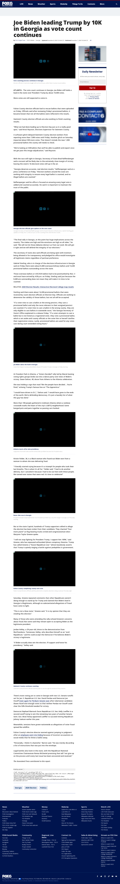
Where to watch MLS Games (107, 865)
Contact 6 (45, 809)
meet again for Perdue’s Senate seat (34, 701)
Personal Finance (47, 816)
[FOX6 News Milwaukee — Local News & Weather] (8, 4)
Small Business (46, 821)
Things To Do (26, 838)
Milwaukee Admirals (87, 816)
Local (4, 809)
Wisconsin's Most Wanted (10, 812)
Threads (4, 847)
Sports (84, 807)
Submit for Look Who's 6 (69, 809)
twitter (101, 876)
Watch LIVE (106, 807)
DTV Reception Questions (69, 858)
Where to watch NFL (107, 838)
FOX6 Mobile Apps (67, 842)
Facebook (5, 840)
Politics (43, 788)
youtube (112, 876)
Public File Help (66, 851)
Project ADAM (26, 847)
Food (63, 821)
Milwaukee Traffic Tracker (69, 825)
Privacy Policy (94, 97)
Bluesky (4, 849)
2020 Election (30, 788)
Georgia (38, 40)
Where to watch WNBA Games (108, 861)
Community (27, 835)
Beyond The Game (87, 814)
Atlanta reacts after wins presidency (26, 449)
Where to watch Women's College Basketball (109, 857)
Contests (64, 838)
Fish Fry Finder (26, 842)
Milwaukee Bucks (86, 821)
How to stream (105, 809)
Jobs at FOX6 (65, 847)
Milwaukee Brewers (87, 809)
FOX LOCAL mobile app (9, 825)
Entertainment (6, 816)
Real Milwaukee (66, 814)
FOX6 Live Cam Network (29, 814)
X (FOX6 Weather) (7, 856)
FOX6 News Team (67, 844)
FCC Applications (67, 853)
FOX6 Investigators (8, 814)
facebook (97, 876)
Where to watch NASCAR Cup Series (108, 847)
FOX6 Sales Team (86, 838)
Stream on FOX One (109, 835)
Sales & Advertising (89, 835)
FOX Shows (104, 830)
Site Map (5, 830)
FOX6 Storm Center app (29, 812)
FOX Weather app (27, 816)
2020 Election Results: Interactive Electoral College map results (48, 287)
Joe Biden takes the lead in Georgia (25, 364)
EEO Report (65, 849)
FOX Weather (26, 818)
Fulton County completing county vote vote (28, 588)
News (4, 807)
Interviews (65, 818)
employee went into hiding (31, 735)
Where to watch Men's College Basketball (108, 853)
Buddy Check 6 (26, 844)
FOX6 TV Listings (106, 816)
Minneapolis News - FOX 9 (50, 842)
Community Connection (29, 849)
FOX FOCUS (84, 842)
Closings (24, 821)
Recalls (44, 814)
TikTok (4, 844)
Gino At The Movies (68, 823)
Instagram (5, 842)
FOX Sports (104, 823)
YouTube (5, 838)
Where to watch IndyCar (108, 850)
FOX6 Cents (45, 812)
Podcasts (5, 818)
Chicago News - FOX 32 (49, 840)
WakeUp (65, 807)
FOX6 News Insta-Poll (8, 823)
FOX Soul (103, 825)
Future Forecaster (27, 823)
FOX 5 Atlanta (30, 40)
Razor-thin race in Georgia (22, 515)
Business (44, 818)
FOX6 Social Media (10, 835)
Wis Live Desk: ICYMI (107, 814)
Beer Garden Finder (28, 840)
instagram (105, 876)
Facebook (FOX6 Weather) (10, 853)
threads (108, 876)
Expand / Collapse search (117, 4)
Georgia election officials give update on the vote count (33, 228)
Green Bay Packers (87, 812)
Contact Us (66, 835)
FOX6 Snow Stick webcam (30, 825)
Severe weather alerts (28, 809)
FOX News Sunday (106, 827)
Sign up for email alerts (68, 840)
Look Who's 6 (66, 812)
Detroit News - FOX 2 (48, 844)
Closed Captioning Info (68, 856)
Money (44, 807)
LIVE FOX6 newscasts (107, 812)
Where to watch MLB (107, 844)
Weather (25, 807)
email (116, 876)
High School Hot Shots (88, 818)
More (102, 4)
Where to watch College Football (108, 841)
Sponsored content (87, 844)
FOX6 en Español (7, 827)
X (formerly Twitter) (8, 851)
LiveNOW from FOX (107, 818)
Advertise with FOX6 (87, 840)
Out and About (66, 816)
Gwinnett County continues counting (26, 686)
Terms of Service (93, 98)
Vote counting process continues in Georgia (28, 81)
